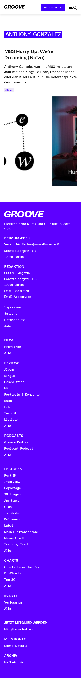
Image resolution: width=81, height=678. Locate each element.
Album (9, 90)
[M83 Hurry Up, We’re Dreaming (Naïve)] (40, 141)
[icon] (73, 8)
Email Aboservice (17, 297)
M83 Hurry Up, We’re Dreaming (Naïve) (28, 54)
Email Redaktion (16, 291)
